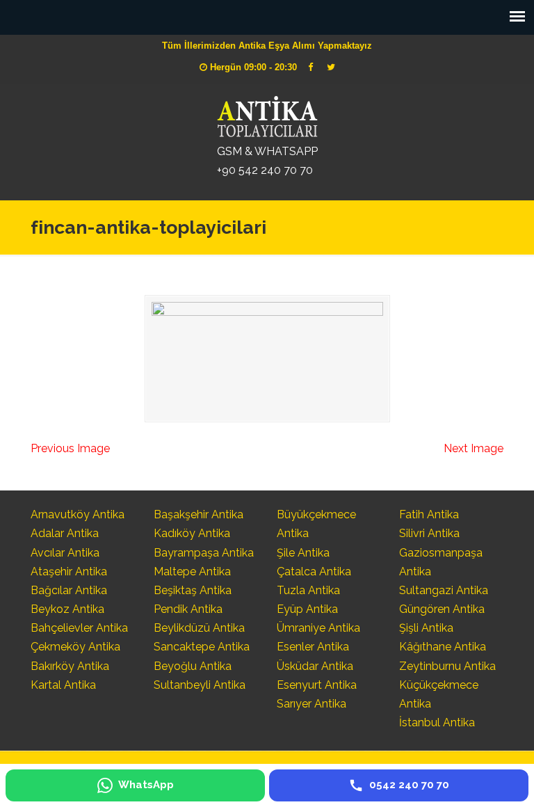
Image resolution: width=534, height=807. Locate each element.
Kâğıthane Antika (442, 646)
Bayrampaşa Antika (204, 552)
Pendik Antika (188, 609)
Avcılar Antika (65, 552)
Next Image (473, 448)
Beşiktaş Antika (193, 590)
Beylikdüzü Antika (199, 627)
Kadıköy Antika (192, 533)
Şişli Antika (426, 627)
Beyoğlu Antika (193, 666)
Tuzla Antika (308, 590)
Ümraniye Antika (318, 627)
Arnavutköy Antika (77, 514)
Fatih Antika (429, 514)
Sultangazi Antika (443, 590)
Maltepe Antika (192, 571)
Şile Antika (303, 552)
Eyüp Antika (307, 609)
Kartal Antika (63, 685)
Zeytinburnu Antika (447, 666)
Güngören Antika (442, 609)
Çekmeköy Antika (75, 646)
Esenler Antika (313, 646)
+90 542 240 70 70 (265, 170)
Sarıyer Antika (311, 703)
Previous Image (70, 448)
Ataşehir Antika (69, 571)
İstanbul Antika (437, 722)
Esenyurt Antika (317, 685)
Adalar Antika (65, 533)
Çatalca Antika (314, 571)
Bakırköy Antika (70, 666)
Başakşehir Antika (198, 514)
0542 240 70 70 (267, 114)
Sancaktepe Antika (202, 646)
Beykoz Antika (67, 609)
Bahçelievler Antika (79, 627)
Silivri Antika (429, 533)
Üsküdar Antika (315, 666)
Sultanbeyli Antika (199, 685)
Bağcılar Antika (69, 590)
